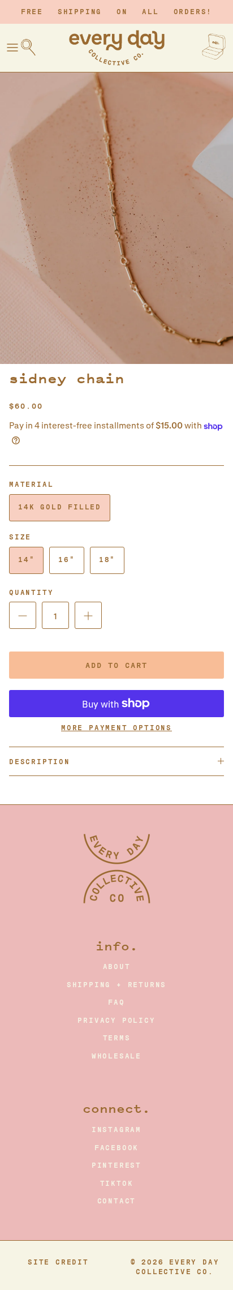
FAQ (116, 1002)
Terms (117, 1038)
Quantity (31, 593)
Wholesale (116, 1056)
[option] (116, 218)
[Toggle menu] (12, 47)
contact (116, 1201)
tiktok (116, 1184)
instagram (116, 1130)
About (117, 967)
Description (39, 762)
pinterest (116, 1165)
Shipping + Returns (116, 985)
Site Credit (58, 1262)
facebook (116, 1148)
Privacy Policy (116, 1021)
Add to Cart (116, 665)
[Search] (34, 47)
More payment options (116, 728)
